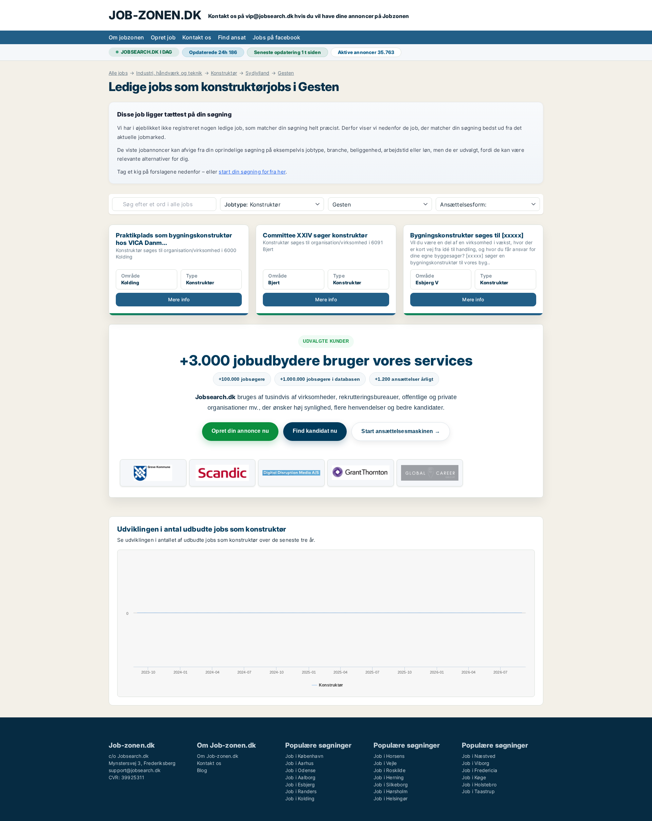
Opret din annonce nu (240, 431)
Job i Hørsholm (391, 791)
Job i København (304, 756)
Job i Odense (300, 770)
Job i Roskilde (389, 770)
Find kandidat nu (315, 431)
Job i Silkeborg (391, 784)
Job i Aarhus (299, 763)
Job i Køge (474, 777)
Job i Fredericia (479, 770)
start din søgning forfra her (252, 171)
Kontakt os (196, 37)
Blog (202, 770)
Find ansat (232, 37)
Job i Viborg (475, 763)
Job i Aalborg (300, 777)
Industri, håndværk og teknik (169, 73)
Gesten (286, 73)
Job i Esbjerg (300, 784)
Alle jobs (118, 73)
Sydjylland (257, 73)
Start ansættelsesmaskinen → (400, 431)
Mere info (179, 299)
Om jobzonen (126, 37)
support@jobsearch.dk (135, 770)
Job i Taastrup (478, 791)
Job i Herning (389, 777)
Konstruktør (224, 73)
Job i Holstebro (479, 784)
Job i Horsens (389, 756)
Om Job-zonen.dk (217, 756)
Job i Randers (301, 791)
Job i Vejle (385, 763)
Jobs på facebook (276, 37)
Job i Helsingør (391, 798)
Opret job (163, 37)
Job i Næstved (479, 756)
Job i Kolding (300, 798)
